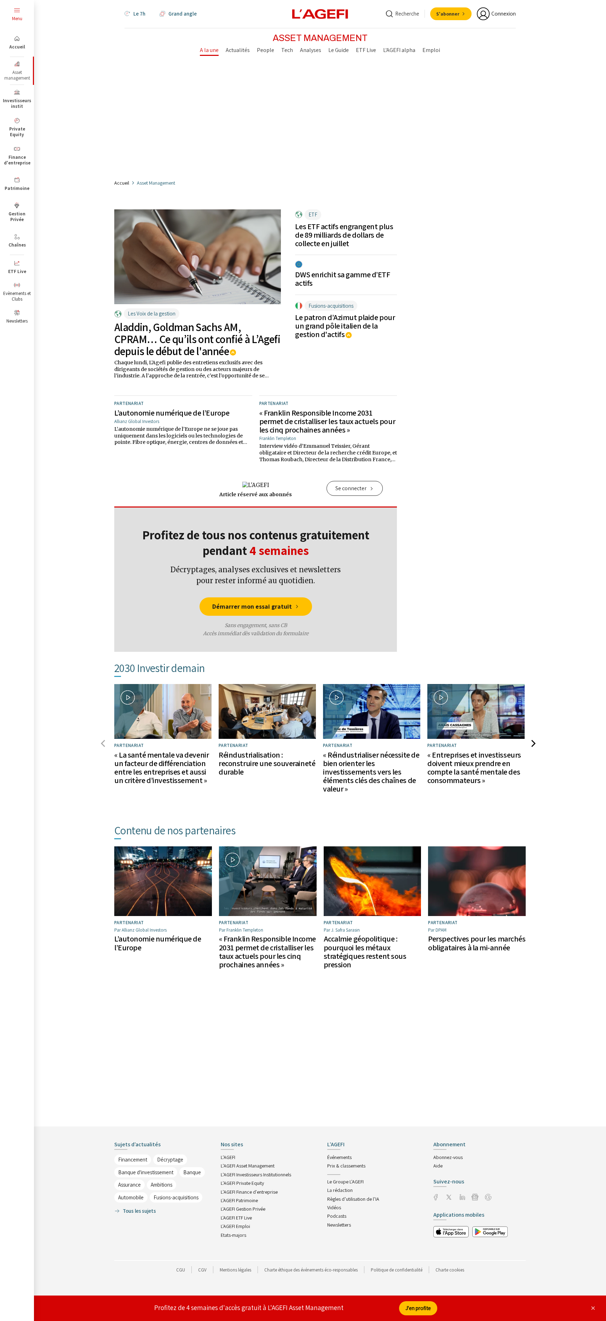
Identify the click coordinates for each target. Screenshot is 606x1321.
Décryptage (170, 1159)
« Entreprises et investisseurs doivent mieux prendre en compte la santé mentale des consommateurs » (474, 768)
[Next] (534, 745)
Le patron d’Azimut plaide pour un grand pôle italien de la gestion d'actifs (345, 325)
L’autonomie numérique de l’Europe (171, 413)
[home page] (320, 13)
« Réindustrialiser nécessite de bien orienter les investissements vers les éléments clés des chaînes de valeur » (371, 772)
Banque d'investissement (145, 1172)
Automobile (131, 1197)
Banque (192, 1172)
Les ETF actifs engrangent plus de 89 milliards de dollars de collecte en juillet (344, 234)
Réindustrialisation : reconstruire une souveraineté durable (267, 763)
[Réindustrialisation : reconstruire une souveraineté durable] (267, 711)
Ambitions (161, 1184)
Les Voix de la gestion (151, 313)
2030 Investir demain (159, 668)
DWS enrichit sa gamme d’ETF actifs (342, 279)
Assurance (129, 1184)
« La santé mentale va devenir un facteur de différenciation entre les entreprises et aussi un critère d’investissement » (161, 768)
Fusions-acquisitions (330, 305)
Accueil (121, 183)
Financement (132, 1159)
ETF (312, 214)
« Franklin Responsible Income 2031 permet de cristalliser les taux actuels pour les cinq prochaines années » (327, 421)
